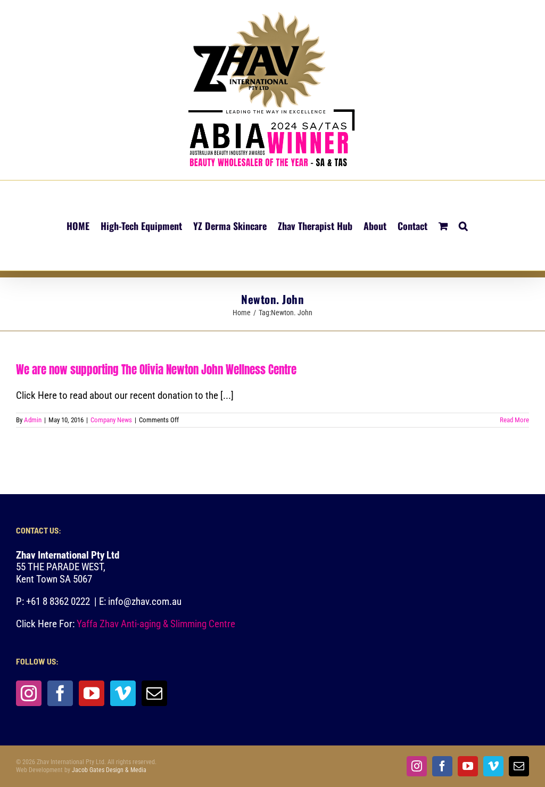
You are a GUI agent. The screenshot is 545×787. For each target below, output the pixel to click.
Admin (33, 420)
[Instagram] (29, 693)
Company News (111, 420)
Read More (514, 420)
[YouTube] (91, 693)
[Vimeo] (123, 693)
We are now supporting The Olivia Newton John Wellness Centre (156, 369)
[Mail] (154, 693)
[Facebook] (60, 693)
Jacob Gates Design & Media (109, 770)
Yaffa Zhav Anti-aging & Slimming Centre (157, 624)
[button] (463, 225)
